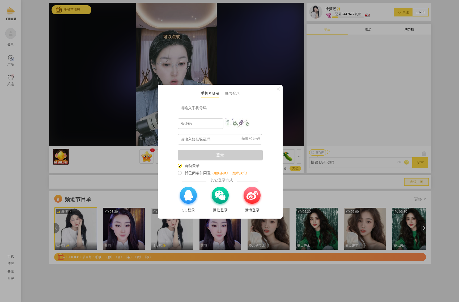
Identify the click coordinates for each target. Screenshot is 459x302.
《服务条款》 (220, 173)
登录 (220, 155)
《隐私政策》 (239, 173)
